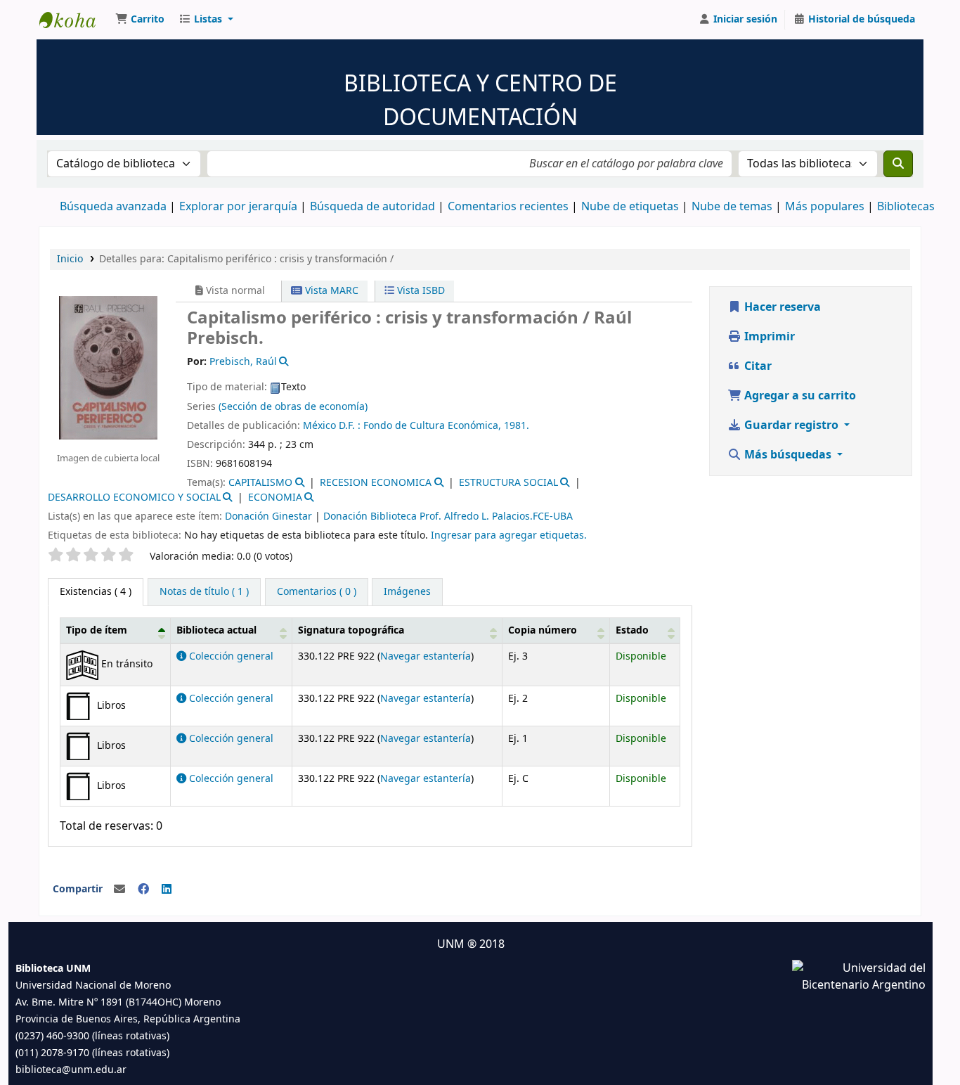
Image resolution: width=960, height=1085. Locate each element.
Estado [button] (632, 630)
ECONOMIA (275, 497)
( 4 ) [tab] (95, 591)
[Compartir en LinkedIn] (166, 889)
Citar (756, 366)
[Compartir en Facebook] (143, 889)
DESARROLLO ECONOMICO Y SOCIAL (134, 497)
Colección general (229, 656)
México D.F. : (332, 425)
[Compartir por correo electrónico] (119, 889)
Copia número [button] (542, 630)
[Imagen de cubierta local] (108, 367)
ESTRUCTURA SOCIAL (508, 482)
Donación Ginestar (268, 516)
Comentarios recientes (508, 206)
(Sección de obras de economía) (293, 406)
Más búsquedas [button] (787, 455)
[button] (140, 19)
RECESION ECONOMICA (376, 482)
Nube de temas (732, 206)
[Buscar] (898, 163)
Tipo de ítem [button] (96, 630)
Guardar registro (791, 425)
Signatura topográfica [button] (351, 630)
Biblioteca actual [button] (216, 630)
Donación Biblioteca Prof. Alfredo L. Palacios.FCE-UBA (448, 516)
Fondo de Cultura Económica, (432, 425)
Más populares (824, 206)
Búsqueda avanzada (113, 206)
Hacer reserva (781, 307)
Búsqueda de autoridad (372, 206)
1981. (516, 425)
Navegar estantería (425, 656)
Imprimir (768, 336)
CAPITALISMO (260, 482)
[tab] (204, 592)
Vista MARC (330, 290)
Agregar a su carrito (798, 395)
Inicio (70, 259)
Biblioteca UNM (74, 20)
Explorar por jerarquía (238, 206)
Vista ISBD (419, 290)
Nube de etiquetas (630, 206)
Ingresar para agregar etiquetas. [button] (509, 535)
